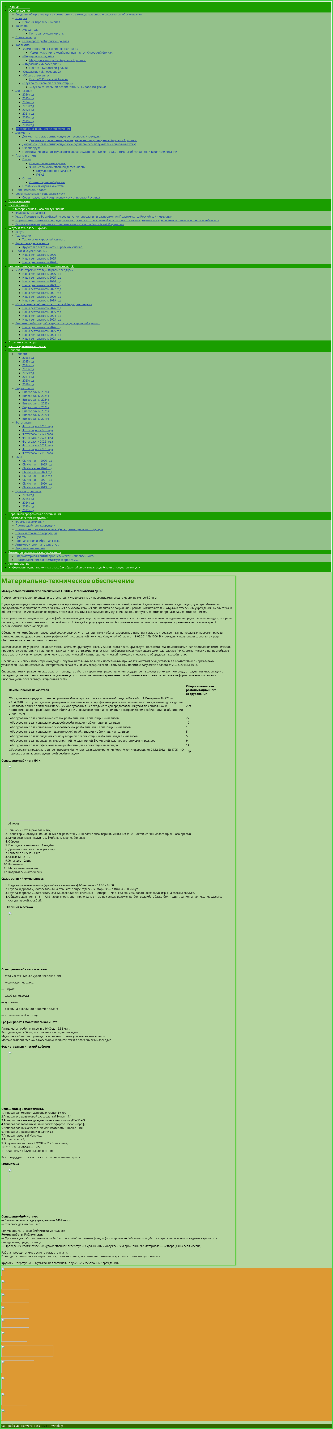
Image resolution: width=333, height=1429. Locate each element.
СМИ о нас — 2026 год (37, 461)
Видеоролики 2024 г (35, 399)
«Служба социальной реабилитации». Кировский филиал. (68, 87)
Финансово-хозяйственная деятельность (57, 167)
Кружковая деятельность (32, 243)
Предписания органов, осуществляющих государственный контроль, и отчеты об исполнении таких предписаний (99, 152)
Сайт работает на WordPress (20, 1426)
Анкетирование (18, 563)
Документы (23, 133)
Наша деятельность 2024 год (41, 281)
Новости (14, 350)
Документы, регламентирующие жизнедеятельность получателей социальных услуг (79, 144)
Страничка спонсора (22, 342)
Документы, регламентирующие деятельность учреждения (62, 136)
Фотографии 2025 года (37, 430)
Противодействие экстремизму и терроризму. (46, 560)
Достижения (23, 91)
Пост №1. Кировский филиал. (48, 68)
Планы (26, 159)
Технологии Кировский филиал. (43, 239)
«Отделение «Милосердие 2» (41, 72)
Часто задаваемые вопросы (27, 346)
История (21, 18)
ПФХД (40, 174)
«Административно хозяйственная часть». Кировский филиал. (71, 52)
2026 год (28, 94)
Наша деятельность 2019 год (41, 300)
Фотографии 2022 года (37, 441)
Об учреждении (19, 10)
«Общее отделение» (35, 75)
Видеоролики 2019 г (35, 419)
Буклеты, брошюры (28, 491)
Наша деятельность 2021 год (41, 293)
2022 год (28, 110)
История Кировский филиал (41, 22)
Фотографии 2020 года (37, 449)
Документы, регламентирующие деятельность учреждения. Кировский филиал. (83, 140)
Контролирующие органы (46, 33)
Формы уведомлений (29, 522)
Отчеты (27, 178)
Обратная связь (19, 201)
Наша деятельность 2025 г (40, 258)
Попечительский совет (30, 190)
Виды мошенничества (30, 548)
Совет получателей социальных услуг (40, 194)
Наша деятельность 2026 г (40, 255)
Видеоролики (24, 388)
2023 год (28, 106)
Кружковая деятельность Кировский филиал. (52, 247)
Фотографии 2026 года (37, 426)
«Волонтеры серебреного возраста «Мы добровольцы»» (53, 304)
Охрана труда (31, 148)
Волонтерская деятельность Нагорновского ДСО (41, 266)
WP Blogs (57, 1426)
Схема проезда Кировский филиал (45, 41)
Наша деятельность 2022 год (41, 289)
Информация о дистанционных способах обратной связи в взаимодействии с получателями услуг (75, 567)
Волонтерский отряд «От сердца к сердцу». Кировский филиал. (57, 323)
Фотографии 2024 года (37, 434)
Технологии (23, 236)
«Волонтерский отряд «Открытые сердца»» (44, 270)
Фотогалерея (24, 422)
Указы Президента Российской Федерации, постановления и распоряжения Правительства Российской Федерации (93, 216)
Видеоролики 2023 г (35, 403)
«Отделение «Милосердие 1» (41, 64)
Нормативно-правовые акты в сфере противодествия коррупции (59, 529)
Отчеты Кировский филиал (47, 182)
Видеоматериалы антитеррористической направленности (54, 556)
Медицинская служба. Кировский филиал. (57, 60)
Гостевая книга (18, 205)
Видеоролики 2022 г (35, 407)
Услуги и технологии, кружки (27, 228)
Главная (13, 7)
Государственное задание (53, 171)
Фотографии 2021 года (37, 445)
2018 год (28, 125)
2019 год (28, 121)
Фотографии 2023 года (37, 438)
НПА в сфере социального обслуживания (36, 209)
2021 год (28, 113)
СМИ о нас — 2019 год (37, 487)
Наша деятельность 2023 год (41, 285)
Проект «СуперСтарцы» (31, 251)
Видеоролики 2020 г (35, 415)
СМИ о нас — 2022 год (37, 476)
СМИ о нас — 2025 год (37, 464)
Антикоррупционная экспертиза (37, 544)
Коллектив (22, 45)
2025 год (28, 98)
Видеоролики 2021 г (35, 411)
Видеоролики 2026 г (35, 392)
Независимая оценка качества (43, 186)
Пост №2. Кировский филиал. (48, 79)
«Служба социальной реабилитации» (47, 83)
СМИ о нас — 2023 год (37, 472)
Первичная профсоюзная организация (35, 514)
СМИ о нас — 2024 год (37, 468)
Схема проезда (25, 37)
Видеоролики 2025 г (35, 396)
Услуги (19, 232)
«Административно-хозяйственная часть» (50, 49)
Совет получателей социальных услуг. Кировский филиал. (61, 197)
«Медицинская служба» (38, 56)
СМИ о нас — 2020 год (37, 483)
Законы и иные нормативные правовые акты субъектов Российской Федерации (69, 224)
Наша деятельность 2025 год (41, 277)
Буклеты (20, 537)
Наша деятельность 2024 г (40, 262)
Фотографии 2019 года (37, 453)
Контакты (21, 26)
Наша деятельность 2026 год (41, 274)
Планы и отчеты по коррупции (36, 533)
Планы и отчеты (26, 155)
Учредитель (30, 30)
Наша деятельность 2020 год (41, 297)
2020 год (28, 117)
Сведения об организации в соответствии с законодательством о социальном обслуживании (78, 14)
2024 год (28, 102)
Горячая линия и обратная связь (37, 541)
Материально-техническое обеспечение (43, 129)
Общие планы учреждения (47, 163)
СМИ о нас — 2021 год (37, 480)
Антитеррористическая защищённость (34, 552)
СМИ (18, 457)
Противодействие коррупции (28, 518)
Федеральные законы (30, 213)
